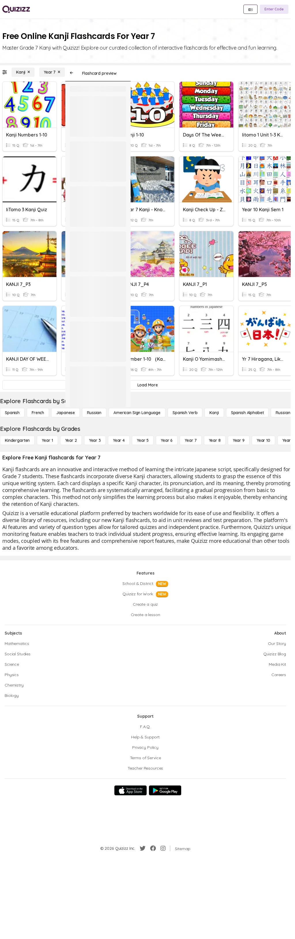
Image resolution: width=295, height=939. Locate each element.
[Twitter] (142, 848)
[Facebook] (153, 848)
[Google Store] (165, 790)
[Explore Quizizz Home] (16, 9)
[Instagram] (163, 848)
